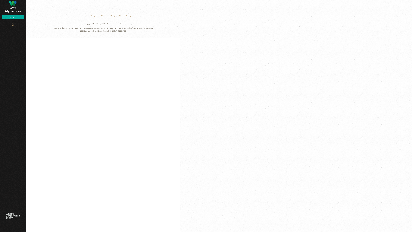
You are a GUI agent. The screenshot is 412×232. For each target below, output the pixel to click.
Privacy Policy (90, 16)
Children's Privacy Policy (107, 16)
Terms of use (78, 16)
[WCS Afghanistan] (13, 3)
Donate (13, 17)
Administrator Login (125, 16)
